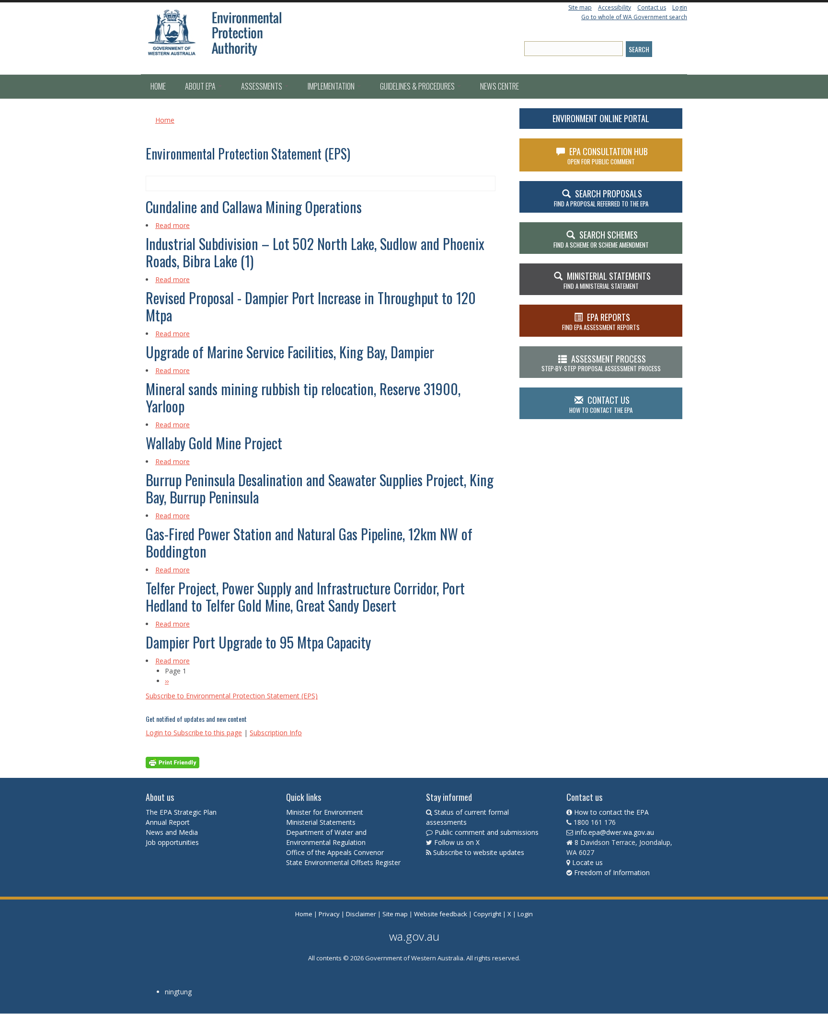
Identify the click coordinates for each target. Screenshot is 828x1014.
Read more (172, 225)
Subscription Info (276, 732)
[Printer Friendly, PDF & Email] (172, 761)
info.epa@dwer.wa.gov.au (614, 832)
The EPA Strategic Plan (181, 812)
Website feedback (440, 914)
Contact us (651, 7)
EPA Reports (601, 321)
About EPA (201, 86)
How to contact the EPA (611, 812)
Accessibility (614, 7)
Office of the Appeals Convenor (335, 852)
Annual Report (169, 822)
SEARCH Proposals (601, 197)
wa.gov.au (414, 936)
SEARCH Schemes (601, 239)
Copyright (487, 914)
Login (679, 7)
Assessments (262, 86)
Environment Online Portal (600, 118)
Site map (580, 7)
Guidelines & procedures (418, 86)
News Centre (499, 86)
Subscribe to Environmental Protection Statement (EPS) (232, 695)
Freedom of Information (612, 872)
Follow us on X (457, 842)
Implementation (332, 86)
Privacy (329, 914)
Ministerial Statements (321, 822)
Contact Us (600, 404)
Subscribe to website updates (478, 852)
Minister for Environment (324, 812)
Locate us (587, 862)
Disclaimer (361, 914)
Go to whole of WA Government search (634, 17)
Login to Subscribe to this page (194, 732)
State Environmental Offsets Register (343, 862)
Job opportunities (172, 842)
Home (158, 86)
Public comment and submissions (487, 832)
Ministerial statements (607, 280)
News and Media (172, 832)
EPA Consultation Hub (607, 155)
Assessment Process (601, 363)
